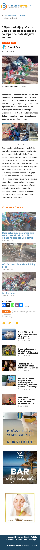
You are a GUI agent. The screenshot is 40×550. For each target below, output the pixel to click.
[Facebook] (4, 305)
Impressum (9, 537)
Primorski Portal (14, 47)
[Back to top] (35, 531)
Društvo (22, 16)
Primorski (7, 316)
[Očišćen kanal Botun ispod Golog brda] (19, 252)
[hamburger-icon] (35, 6)
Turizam (21, 330)
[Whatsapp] (12, 305)
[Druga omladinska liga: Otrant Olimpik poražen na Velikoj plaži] (9, 350)
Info (13, 43)
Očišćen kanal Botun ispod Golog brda (19, 265)
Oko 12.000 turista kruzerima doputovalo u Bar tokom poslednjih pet (27, 335)
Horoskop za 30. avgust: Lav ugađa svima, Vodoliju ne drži (28, 365)
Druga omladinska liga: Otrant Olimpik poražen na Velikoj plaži (28, 351)
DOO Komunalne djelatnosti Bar (25, 311)
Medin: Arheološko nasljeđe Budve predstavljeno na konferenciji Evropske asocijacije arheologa (27, 382)
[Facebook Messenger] (21, 305)
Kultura (21, 376)
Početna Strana (10, 16)
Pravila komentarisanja (26, 539)
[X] (8, 305)
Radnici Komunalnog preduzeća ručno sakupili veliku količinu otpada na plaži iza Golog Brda (18, 235)
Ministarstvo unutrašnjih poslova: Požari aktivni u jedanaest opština (27, 400)
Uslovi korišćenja (22, 537)
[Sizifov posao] (19, 281)
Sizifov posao (9, 293)
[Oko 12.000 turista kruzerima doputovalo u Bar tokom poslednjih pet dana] (9, 334)
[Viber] (17, 305)
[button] (31, 6)
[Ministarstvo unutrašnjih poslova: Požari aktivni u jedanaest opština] (9, 399)
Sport (20, 346)
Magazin (21, 361)
